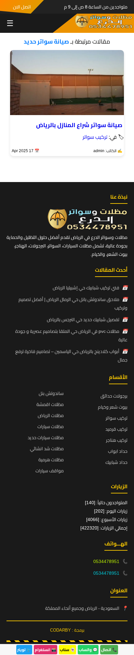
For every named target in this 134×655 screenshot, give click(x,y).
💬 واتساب (88, 649)
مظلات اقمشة (50, 404)
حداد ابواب (117, 451)
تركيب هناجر (116, 440)
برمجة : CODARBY (67, 630)
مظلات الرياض (51, 415)
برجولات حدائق (113, 396)
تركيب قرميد (116, 429)
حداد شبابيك (116, 462)
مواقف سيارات (49, 470)
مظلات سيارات (50, 426)
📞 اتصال (109, 649)
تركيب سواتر (95, 137)
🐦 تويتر (24, 649)
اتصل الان (22, 7)
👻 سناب (67, 649)
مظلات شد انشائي (47, 448)
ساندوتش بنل (51, 393)
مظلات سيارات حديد (46, 437)
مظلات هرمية (51, 459)
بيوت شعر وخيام (112, 407)
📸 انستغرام (45, 649)
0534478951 (106, 561)
